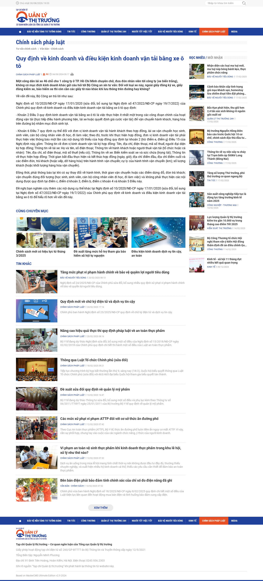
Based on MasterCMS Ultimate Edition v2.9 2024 (41, 575)
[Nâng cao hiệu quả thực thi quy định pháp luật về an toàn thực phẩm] (36, 340)
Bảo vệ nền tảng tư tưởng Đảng (44, 31)
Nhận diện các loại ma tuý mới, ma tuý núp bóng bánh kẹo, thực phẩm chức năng (226, 69)
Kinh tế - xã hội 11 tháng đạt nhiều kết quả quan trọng (224, 261)
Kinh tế (192, 31)
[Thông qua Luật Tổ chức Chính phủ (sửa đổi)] (36, 369)
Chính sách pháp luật (213, 31)
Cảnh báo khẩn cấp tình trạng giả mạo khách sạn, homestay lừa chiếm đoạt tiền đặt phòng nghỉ (225, 90)
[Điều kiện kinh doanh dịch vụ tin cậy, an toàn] (158, 232)
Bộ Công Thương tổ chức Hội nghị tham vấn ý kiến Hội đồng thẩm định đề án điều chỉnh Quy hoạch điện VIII (226, 242)
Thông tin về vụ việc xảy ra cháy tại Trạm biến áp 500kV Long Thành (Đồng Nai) (226, 155)
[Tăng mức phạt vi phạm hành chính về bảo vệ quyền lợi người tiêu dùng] (36, 281)
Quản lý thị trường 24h (113, 31)
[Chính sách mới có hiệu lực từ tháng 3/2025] (43, 232)
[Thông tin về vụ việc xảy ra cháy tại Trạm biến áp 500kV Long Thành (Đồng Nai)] (196, 157)
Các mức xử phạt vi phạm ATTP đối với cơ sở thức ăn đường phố (109, 419)
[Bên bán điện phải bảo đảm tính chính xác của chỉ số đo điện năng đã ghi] (36, 490)
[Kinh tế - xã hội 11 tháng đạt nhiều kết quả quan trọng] (196, 264)
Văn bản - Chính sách (52, 48)
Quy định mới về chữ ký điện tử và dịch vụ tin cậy (97, 301)
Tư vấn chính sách (26, 48)
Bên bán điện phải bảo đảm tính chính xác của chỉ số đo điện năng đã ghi (116, 480)
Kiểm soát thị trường (219, 228)
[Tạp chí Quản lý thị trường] (38, 17)
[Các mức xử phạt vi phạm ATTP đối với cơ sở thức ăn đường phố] (36, 428)
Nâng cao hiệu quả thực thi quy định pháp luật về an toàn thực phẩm (112, 331)
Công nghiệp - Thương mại (222, 205)
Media (234, 31)
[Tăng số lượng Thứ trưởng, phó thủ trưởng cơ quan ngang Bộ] (196, 178)
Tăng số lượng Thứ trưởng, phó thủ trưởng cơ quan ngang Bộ (226, 174)
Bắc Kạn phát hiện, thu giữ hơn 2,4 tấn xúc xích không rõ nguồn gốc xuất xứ (226, 111)
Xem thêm (100, 507)
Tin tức (71, 31)
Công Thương (88, 31)
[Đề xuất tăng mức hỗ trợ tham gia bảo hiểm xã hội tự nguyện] (101, 232)
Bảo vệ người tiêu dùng (170, 31)
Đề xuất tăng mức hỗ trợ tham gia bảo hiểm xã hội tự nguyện (100, 253)
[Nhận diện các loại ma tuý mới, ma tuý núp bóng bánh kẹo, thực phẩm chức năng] (196, 71)
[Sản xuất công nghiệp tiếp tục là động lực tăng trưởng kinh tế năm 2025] (196, 199)
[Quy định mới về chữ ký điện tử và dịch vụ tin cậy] (36, 311)
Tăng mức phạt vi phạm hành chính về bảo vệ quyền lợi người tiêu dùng (114, 272)
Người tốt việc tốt (142, 31)
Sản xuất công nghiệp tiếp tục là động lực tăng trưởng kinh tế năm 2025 (226, 197)
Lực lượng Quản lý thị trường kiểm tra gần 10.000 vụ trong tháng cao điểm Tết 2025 (224, 221)
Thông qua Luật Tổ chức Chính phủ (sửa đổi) (94, 360)
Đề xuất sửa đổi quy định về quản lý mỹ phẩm (95, 389)
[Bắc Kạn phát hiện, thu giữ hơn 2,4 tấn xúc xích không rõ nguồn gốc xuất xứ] (196, 113)
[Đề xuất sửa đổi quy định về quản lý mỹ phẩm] (36, 398)
